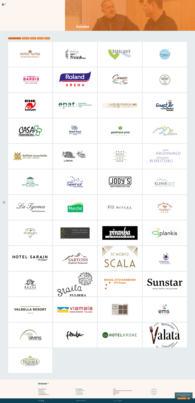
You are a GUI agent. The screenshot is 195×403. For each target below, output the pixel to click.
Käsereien (33, 38)
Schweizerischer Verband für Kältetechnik (122, 390)
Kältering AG (116, 393)
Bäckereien (40, 38)
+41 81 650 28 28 (42, 393)
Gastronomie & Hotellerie (14, 38)
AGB (114, 394)
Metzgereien (26, 38)
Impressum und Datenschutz (81, 400)
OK (188, 398)
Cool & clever (116, 391)
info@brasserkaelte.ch (43, 394)
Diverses (47, 38)
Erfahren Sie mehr (182, 398)
